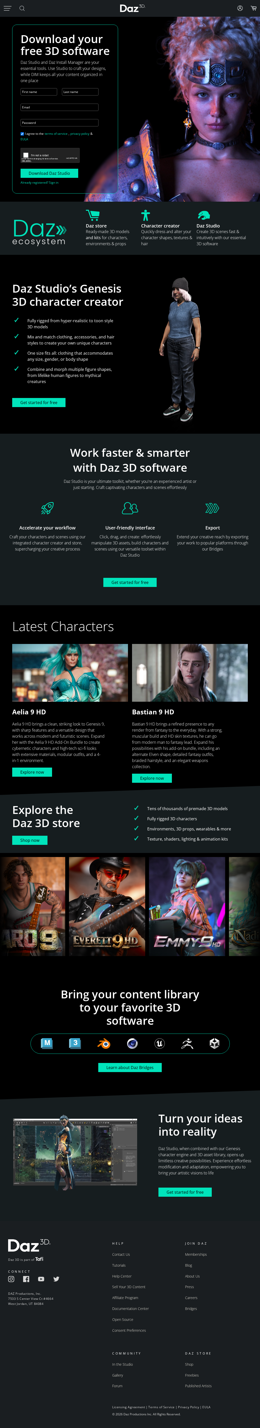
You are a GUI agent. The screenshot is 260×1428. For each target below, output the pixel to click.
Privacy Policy (188, 1407)
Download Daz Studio (49, 173)
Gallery (117, 1375)
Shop (189, 1364)
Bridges (191, 1308)
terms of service (56, 133)
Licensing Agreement (128, 1407)
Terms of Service (161, 1407)
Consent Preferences (129, 1330)
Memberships (196, 1254)
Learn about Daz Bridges (130, 1067)
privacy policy (79, 133)
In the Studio (122, 1364)
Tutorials (119, 1265)
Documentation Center (130, 1308)
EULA (24, 139)
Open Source (122, 1319)
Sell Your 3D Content (128, 1286)
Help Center (122, 1276)
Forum (117, 1385)
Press (189, 1286)
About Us (192, 1276)
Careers (191, 1297)
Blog (188, 1265)
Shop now (29, 840)
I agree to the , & (57, 136)
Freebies (192, 1375)
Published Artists (198, 1385)
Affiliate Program (125, 1297)
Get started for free (38, 402)
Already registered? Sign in (39, 182)
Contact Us (121, 1254)
